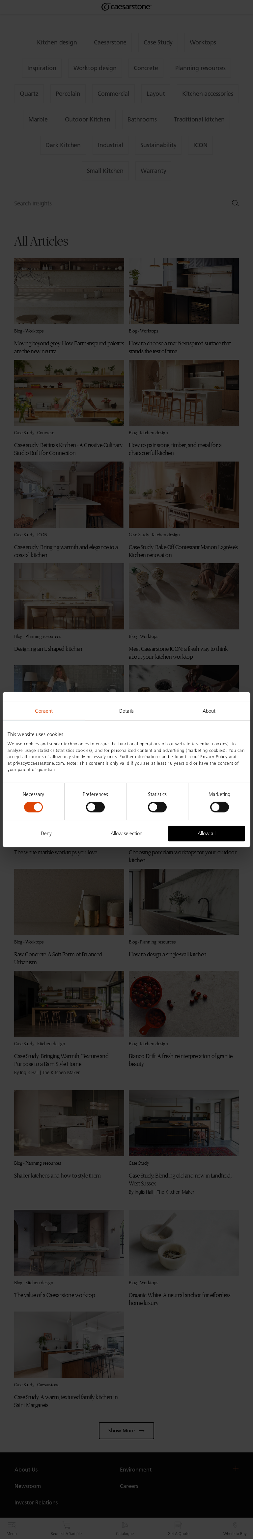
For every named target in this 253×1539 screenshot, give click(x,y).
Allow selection (126, 833)
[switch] (95, 807)
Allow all (206, 833)
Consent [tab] (44, 711)
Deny (46, 833)
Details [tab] (126, 711)
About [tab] (209, 711)
